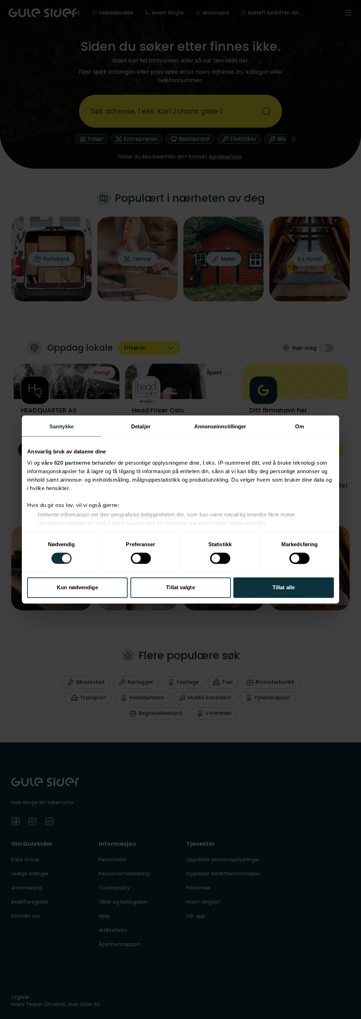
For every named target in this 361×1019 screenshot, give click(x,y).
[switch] (141, 558)
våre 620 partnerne (65, 463)
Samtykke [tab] (61, 426)
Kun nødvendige (77, 588)
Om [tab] (299, 426)
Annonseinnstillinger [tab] (220, 426)
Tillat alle (284, 588)
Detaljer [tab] (141, 426)
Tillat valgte (180, 588)
